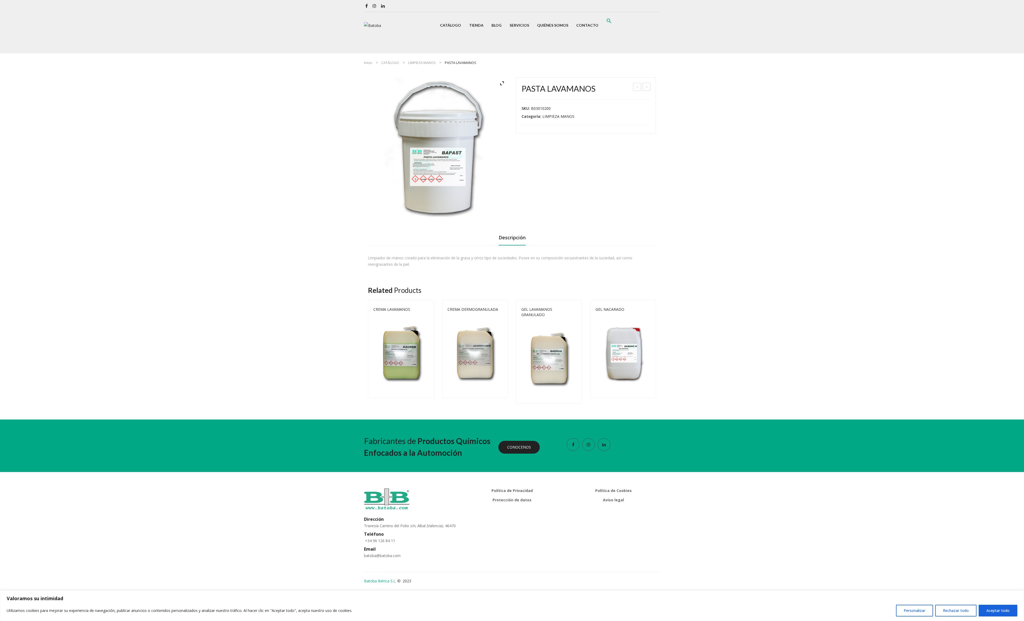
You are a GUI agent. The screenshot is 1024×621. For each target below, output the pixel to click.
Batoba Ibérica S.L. (380, 580)
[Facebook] (366, 6)
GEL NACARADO (609, 309)
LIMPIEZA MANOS (422, 62)
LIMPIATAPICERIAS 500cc (646, 87)
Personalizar (914, 610)
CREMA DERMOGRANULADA (472, 309)
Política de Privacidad (512, 490)
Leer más (426, 388)
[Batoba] (372, 25)
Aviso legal (613, 499)
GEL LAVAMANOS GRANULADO (536, 312)
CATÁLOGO (390, 62)
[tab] (512, 239)
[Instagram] (374, 6)
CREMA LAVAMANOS (391, 309)
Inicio (368, 62)
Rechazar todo (956, 610)
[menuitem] (450, 25)
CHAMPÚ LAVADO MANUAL (637, 87)
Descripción (512, 237)
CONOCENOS (519, 447)
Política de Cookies (613, 490)
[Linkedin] (383, 6)
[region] (512, 605)
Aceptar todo (998, 610)
